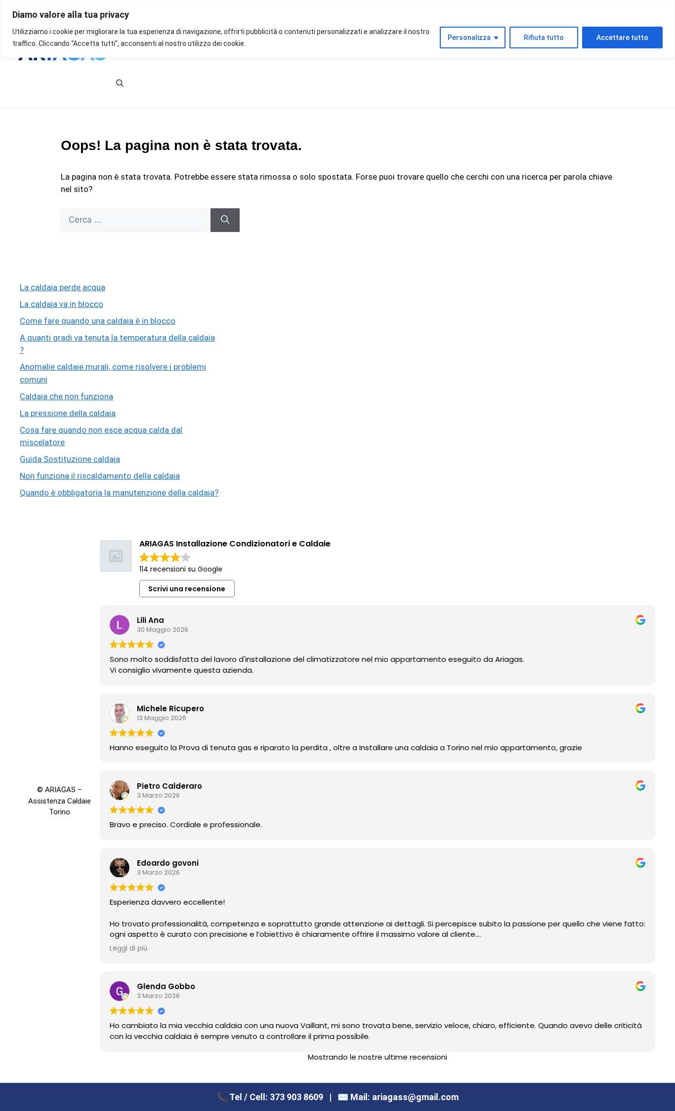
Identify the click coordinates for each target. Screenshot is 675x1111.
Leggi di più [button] (128, 948)
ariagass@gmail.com (415, 1097)
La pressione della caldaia (68, 413)
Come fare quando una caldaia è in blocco (97, 321)
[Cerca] (225, 220)
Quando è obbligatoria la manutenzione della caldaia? (119, 493)
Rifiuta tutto (544, 37)
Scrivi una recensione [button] (186, 589)
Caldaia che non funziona (66, 396)
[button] (119, 83)
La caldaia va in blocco (61, 304)
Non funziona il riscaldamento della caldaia (100, 476)
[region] (337, 29)
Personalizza (469, 37)
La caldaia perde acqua (62, 287)
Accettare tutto (622, 37)
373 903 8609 (296, 1097)
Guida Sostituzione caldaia (70, 459)
